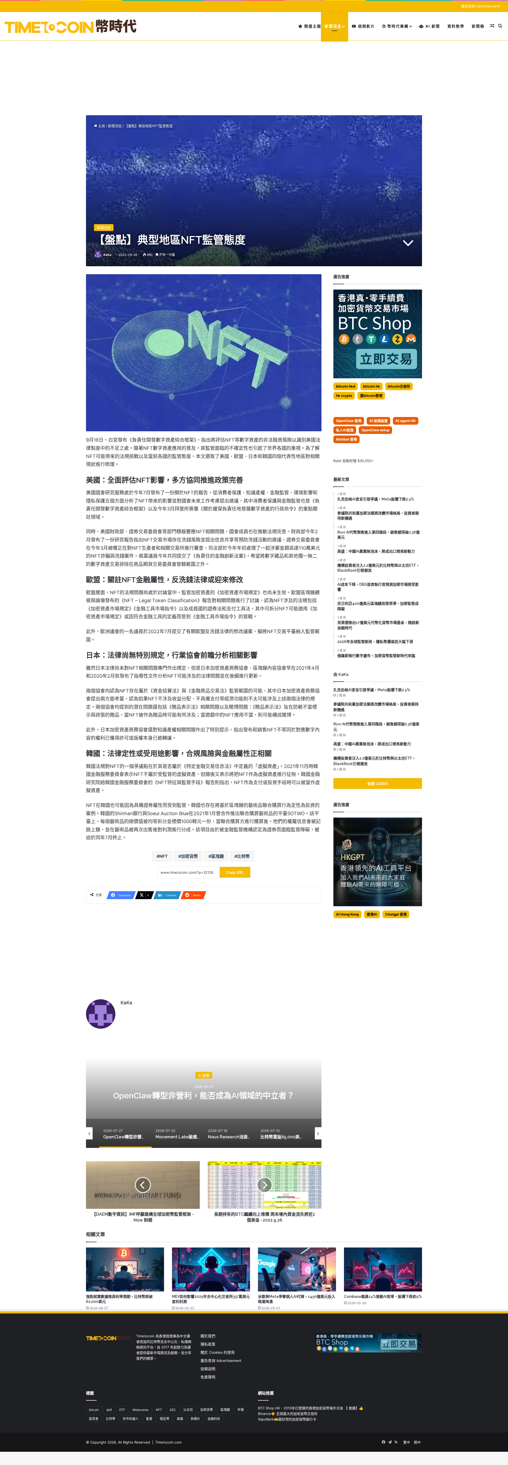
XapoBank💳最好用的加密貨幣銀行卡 (287, 1419)
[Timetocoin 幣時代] (71, 26)
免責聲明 (208, 1377)
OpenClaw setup (375, 430)
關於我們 (208, 1336)
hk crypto (344, 395)
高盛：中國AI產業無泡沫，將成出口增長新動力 (372, 744)
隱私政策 (208, 1344)
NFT (163, 856)
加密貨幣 (189, 856)
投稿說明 (208, 1369)
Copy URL (235, 872)
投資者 (93, 1419)
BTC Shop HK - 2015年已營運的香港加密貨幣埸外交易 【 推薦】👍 (310, 1408)
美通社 (195, 1419)
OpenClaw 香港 (348, 421)
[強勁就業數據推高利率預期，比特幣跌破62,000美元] (125, 1269)
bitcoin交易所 (399, 386)
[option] (203, 1095)
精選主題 (312, 26)
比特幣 (243, 856)
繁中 (406, 1442)
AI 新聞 (432, 26)
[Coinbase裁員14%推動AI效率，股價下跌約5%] (383, 1269)
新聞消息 (333, 26)
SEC (173, 1410)
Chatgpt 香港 (396, 914)
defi (109, 1410)
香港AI (372, 914)
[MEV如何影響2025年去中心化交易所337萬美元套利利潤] (211, 1269)
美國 (180, 1419)
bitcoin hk (371, 386)
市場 (240, 1410)
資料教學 (455, 26)
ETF (122, 1410)
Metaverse (140, 1410)
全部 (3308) (377, 783)
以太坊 (188, 1410)
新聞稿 (478, 26)
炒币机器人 (131, 1419)
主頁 (101, 126)
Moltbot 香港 (346, 439)
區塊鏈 (217, 856)
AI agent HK (406, 421)
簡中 (417, 1442)
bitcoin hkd (345, 386)
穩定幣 (164, 1419)
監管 (149, 1419)
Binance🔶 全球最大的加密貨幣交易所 (288, 1413)
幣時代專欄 (397, 26)
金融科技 (213, 1419)
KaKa (107, 255)
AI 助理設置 (378, 421)
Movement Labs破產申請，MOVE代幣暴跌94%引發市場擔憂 (203, 1095)
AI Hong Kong (347, 914)
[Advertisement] (254, 67)
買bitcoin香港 (371, 395)
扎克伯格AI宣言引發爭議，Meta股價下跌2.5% (371, 690)
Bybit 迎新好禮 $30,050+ (353, 461)
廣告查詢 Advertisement (481, 6)
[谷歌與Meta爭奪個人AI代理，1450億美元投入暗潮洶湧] (297, 1269)
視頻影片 (366, 26)
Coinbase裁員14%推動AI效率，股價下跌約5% (383, 1296)
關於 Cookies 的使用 (218, 1352)
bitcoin (94, 1410)
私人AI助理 (344, 430)
